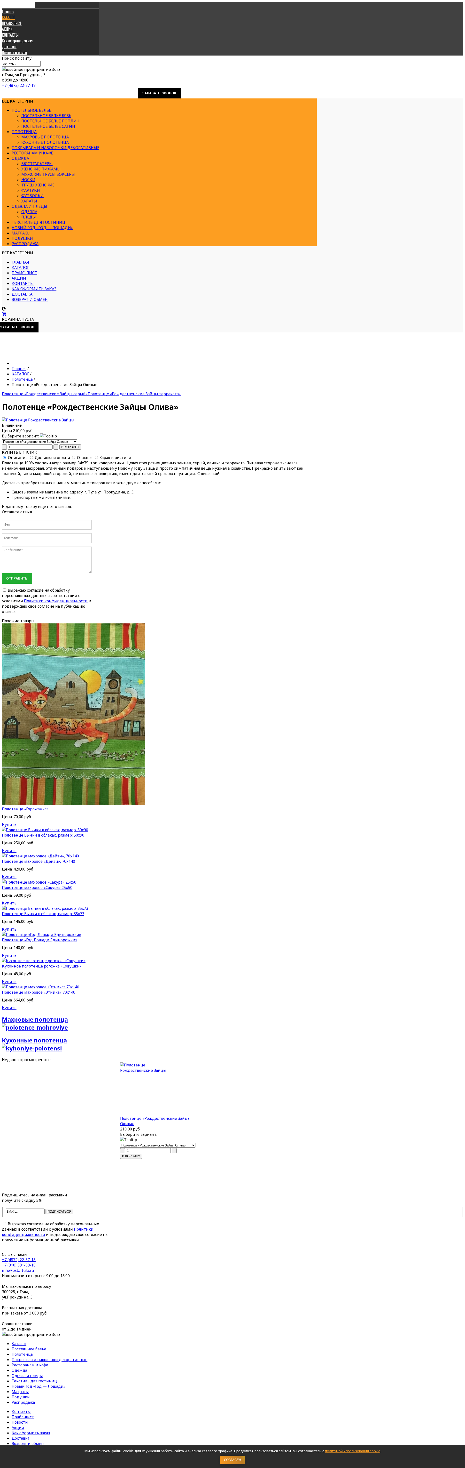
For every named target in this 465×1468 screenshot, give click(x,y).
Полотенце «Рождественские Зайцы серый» (45, 393)
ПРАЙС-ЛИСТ (12, 23)
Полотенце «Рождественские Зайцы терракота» (134, 393)
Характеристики (115, 457)
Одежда (20, 158)
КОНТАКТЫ (10, 35)
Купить (9, 824)
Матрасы (21, 233)
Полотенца (24, 131)
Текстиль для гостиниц (38, 222)
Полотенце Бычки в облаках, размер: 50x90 (43, 835)
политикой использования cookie (352, 1451)
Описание (18, 457)
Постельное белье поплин (50, 121)
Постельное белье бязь (46, 115)
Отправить (17, 578)
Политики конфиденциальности (56, 601)
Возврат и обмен (14, 52)
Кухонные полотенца (45, 142)
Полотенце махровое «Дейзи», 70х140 (38, 861)
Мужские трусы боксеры (48, 174)
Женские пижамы (41, 169)
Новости (20, 1422)
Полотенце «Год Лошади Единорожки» (39, 940)
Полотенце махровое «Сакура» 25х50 (37, 887)
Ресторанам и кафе (32, 153)
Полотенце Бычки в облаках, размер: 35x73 (43, 913)
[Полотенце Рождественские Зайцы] (38, 420)
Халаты (29, 201)
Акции (18, 1427)
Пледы (28, 217)
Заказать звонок (159, 93)
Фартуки (30, 190)
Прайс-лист (23, 1417)
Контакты (21, 1411)
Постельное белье (31, 110)
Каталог (19, 1343)
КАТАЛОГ (8, 17)
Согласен (232, 1460)
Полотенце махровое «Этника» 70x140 (38, 992)
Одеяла (29, 211)
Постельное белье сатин (48, 126)
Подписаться (59, 1211)
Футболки (32, 195)
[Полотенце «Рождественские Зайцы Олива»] (159, 1089)
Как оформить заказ (17, 41)
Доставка (9, 46)
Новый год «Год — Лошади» (42, 227)
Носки (28, 179)
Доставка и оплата (52, 457)
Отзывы (85, 457)
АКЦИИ (7, 29)
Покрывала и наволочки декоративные (55, 147)
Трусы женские (37, 185)
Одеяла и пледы (29, 206)
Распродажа (25, 243)
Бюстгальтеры (37, 163)
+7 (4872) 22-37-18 (19, 85)
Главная (8, 12)
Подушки (22, 238)
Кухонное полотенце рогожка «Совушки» (42, 966)
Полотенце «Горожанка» (25, 809)
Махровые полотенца (45, 137)
